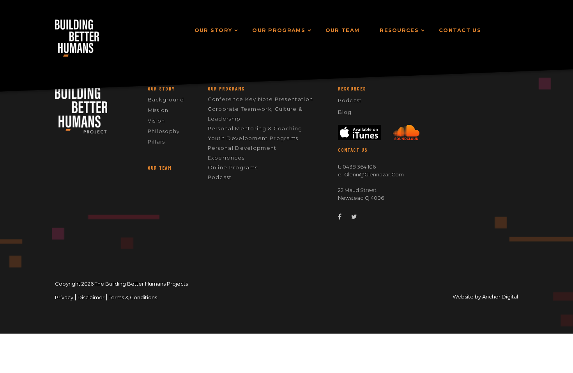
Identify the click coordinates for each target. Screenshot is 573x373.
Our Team (160, 168)
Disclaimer (91, 297)
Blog (345, 112)
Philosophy (164, 131)
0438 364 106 (359, 166)
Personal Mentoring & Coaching (255, 128)
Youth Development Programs (253, 138)
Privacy (64, 297)
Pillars (156, 142)
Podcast (220, 177)
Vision (156, 120)
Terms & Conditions (133, 297)
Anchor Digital (500, 296)
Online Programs (233, 167)
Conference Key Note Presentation (260, 99)
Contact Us (353, 150)
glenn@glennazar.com (374, 174)
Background (166, 99)
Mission (158, 110)
